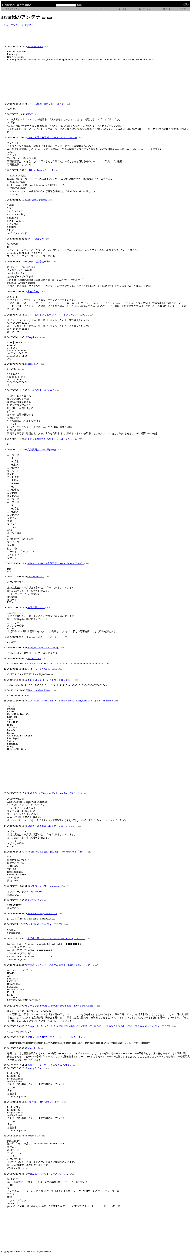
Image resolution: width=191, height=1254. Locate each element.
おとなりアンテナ (10, 25)
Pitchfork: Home (35, 46)
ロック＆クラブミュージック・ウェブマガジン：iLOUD (57, 314)
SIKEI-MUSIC (34, 900)
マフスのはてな (35, 239)
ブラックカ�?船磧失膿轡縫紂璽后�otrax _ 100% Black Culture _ (61, 1005)
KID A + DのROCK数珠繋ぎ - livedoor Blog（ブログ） (55, 563)
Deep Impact (33, 337)
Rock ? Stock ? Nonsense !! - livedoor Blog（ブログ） (54, 793)
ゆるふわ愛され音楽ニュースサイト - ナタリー (52, 137)
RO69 (30, 114)
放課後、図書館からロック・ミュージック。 (51, 826)
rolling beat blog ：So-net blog (42, 647)
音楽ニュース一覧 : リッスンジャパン (48, 1174)
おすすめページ (30, 25)
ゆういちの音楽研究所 (39, 261)
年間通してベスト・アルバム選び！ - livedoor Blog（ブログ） (60, 964)
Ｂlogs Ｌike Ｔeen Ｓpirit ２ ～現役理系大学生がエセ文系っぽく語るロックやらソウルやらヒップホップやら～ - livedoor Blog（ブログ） (99, 1026)
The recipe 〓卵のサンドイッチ (44, 1102)
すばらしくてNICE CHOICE (42, 669)
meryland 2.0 (33, 1135)
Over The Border (35, 576)
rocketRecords (34, 658)
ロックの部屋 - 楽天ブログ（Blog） (46, 103)
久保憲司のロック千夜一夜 (41, 449)
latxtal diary (33, 363)
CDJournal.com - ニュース (40, 170)
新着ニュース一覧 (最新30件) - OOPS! (48, 1065)
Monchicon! (33, 1048)
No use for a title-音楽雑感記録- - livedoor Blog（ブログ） (56, 851)
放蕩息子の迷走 (36, 607)
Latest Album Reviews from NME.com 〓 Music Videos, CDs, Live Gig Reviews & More (70, 700)
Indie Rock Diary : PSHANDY (42, 913)
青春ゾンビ (33, 291)
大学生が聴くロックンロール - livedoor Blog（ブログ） (56, 938)
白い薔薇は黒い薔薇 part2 (40, 390)
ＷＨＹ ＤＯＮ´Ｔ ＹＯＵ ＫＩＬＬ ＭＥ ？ (54, 1037)
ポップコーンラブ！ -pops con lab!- (45, 886)
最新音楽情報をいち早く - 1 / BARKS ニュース (52, 439)
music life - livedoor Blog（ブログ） (45, 924)
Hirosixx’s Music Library (39, 690)
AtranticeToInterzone (37, 200)
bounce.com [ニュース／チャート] (44, 637)
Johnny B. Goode (35, 1068)
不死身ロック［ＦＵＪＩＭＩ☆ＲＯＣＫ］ (50, 680)
